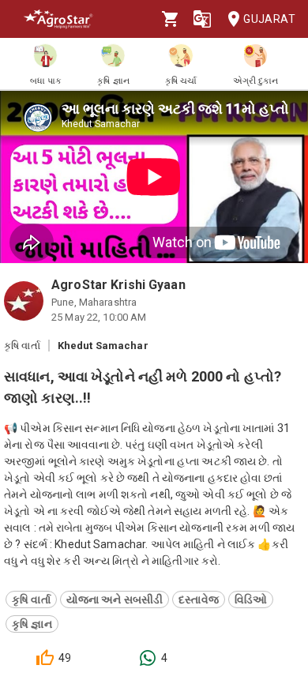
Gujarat (269, 19)
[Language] (202, 19)
